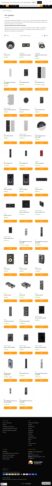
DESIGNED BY (26, 483)
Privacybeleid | (15, 479)
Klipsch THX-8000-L (23, 189)
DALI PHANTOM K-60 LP (24, 109)
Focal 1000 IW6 (38, 268)
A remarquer (31, 435)
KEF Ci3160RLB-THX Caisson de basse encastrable (10, 401)
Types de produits (32, 437)
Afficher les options (42, 89)
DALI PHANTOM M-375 (39, 82)
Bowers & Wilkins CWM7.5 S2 (10, 109)
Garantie (4, 424)
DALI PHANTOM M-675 (24, 373)
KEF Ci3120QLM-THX (23, 163)
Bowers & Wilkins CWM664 (9, 347)
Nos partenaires (6, 458)
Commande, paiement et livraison (10, 428)
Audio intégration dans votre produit (11, 453)
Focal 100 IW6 (22, 295)
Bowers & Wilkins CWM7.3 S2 (25, 135)
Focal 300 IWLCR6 (23, 268)
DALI (20, 80)
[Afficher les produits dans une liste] (46, 35)
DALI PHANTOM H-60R (39, 109)
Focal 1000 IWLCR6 (39, 295)
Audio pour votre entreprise (9, 455)
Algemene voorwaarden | (7, 479)
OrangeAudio (21, 53)
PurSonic (37, 161)
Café (29, 441)
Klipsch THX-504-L (39, 189)
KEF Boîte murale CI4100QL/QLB (7, 374)
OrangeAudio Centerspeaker (25, 54)
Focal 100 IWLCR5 (7, 295)
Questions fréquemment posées (9, 430)
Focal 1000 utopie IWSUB (24, 321)
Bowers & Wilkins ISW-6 (40, 212)
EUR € (4, 469)
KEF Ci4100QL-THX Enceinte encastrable (9, 83)
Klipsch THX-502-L (8, 215)
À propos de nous (32, 443)
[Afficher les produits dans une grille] (44, 35)
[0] (48, 5)
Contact (4, 432)
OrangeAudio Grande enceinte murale (41, 55)
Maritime (30, 434)
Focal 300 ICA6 (7, 54)
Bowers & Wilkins (7, 108)
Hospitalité (5, 451)
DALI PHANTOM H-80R (24, 82)
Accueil (4, 10)
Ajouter (10, 61)
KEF (4, 80)
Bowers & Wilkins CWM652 (25, 347)
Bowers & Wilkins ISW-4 (9, 238)
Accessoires (30, 430)
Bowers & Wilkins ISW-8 (24, 212)
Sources (30, 428)
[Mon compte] (45, 5)
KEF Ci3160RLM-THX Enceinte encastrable (25, 242)
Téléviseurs (30, 432)
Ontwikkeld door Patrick (22, 479)
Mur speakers (9, 10)
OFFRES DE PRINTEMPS (33, 422)
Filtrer (7, 35)
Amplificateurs (31, 426)
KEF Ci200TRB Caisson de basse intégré (40, 136)
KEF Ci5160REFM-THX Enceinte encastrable (41, 242)
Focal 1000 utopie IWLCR (9, 321)
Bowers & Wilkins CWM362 (40, 347)
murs (24, 20)
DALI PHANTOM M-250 (8, 135)
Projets (29, 439)
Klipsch (5, 187)
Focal (5, 53)
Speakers (30, 424)
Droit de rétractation (7, 422)
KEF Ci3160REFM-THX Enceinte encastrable (25, 401)
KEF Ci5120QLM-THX (8, 163)
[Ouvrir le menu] (3, 5)
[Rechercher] (41, 5)
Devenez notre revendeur (8, 457)
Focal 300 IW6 (7, 268)
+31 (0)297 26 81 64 (34, 455)
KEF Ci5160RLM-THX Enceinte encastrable (41, 374)
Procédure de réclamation (8, 426)
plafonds (28, 20)
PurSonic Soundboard (39, 163)
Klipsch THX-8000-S (8, 189)
